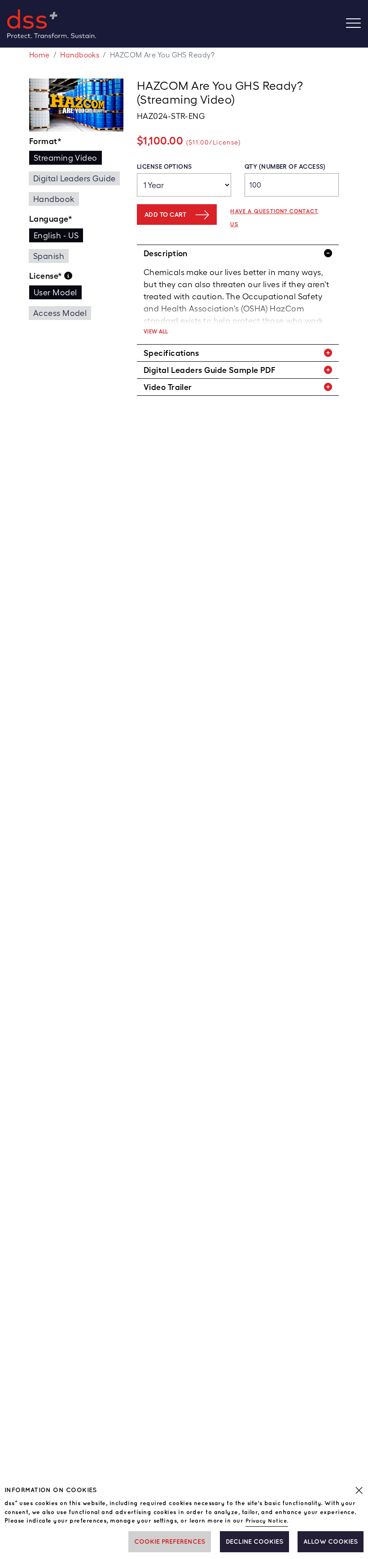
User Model (55, 292)
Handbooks (79, 55)
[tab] (238, 253)
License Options (164, 166)
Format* (45, 141)
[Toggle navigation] (357, 24)
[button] (238, 253)
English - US (56, 235)
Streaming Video (65, 157)
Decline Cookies (254, 1542)
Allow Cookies (330, 1542)
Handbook (53, 199)
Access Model (60, 313)
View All (156, 331)
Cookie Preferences (169, 1542)
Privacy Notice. (267, 1521)
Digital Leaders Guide (74, 178)
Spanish (48, 256)
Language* (50, 218)
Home (39, 55)
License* (46, 275)
